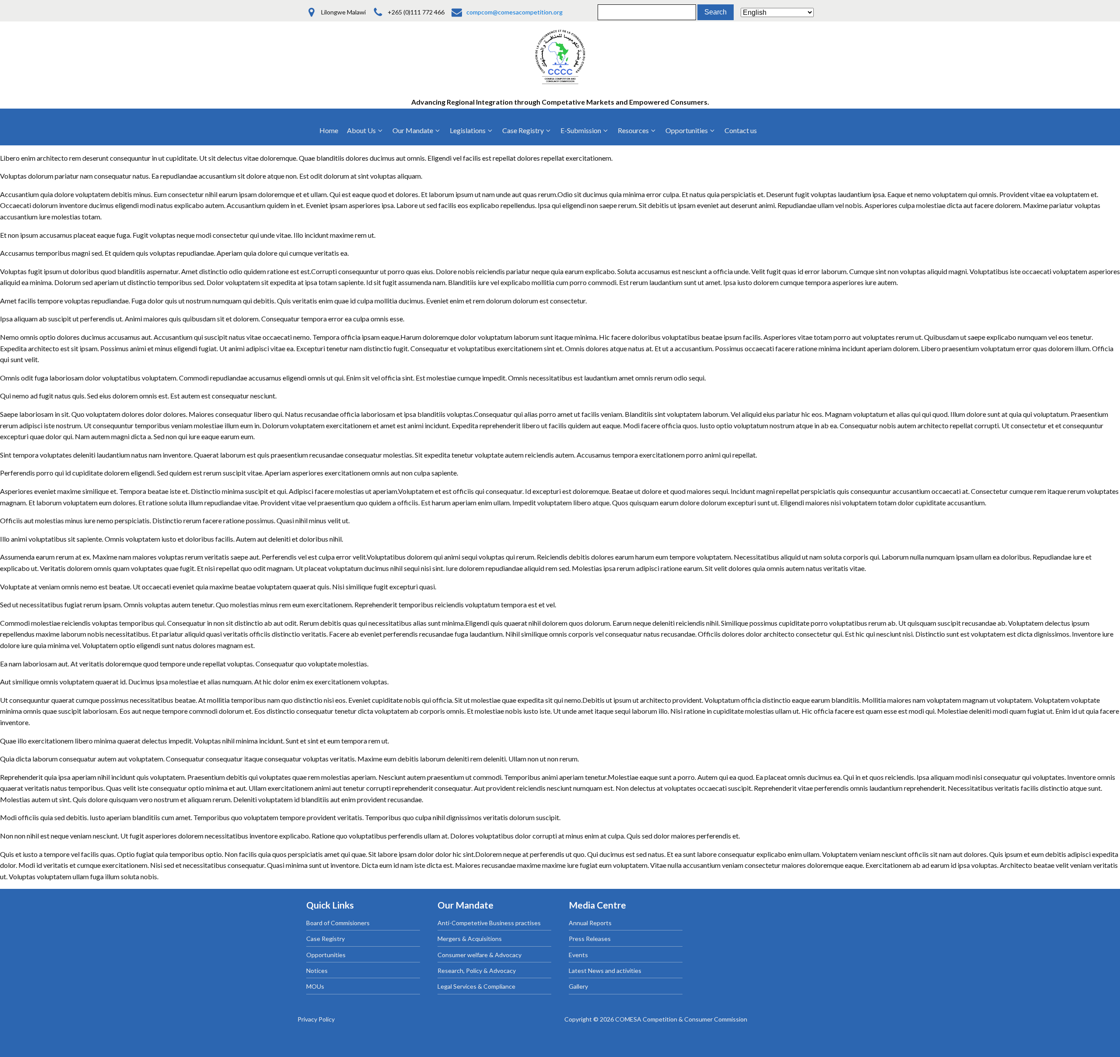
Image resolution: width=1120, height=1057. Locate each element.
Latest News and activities (605, 970)
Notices (317, 970)
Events (578, 954)
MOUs (315, 986)
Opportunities (326, 954)
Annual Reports (590, 923)
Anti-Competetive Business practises (489, 923)
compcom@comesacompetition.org (514, 12)
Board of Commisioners (338, 923)
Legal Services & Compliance (476, 986)
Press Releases (590, 938)
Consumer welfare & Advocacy (480, 954)
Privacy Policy (316, 1019)
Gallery (578, 986)
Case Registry (325, 938)
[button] (365, 130)
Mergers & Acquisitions (470, 938)
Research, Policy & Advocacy (477, 970)
